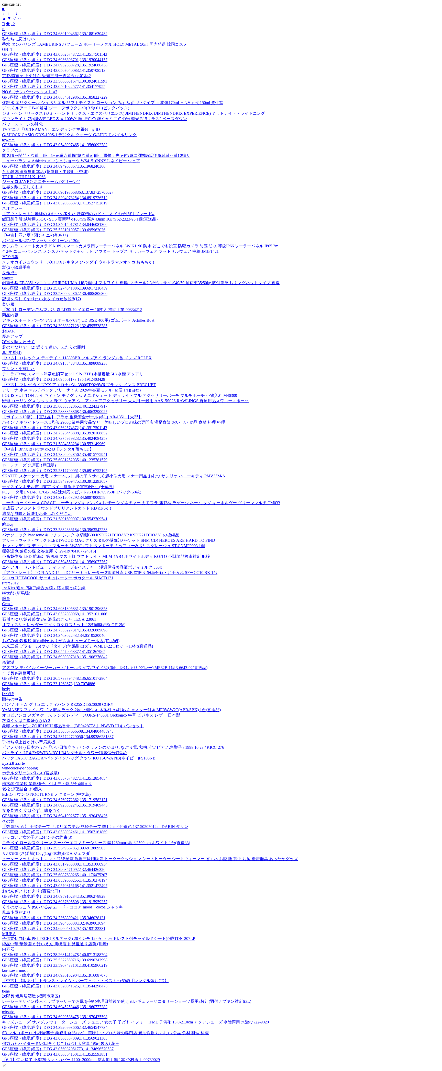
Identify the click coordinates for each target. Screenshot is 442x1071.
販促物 (8, 694)
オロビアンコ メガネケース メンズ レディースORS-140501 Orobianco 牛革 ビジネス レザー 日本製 (91, 715)
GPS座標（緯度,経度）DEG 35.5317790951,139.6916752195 (54, 470)
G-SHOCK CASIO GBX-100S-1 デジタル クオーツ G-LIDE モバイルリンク (69, 135)
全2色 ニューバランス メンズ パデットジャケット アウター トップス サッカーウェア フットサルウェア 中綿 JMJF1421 (110, 251)
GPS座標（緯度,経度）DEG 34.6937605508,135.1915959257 (54, 902)
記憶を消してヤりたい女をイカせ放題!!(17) (41, 299)
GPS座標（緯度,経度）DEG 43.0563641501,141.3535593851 (54, 1054)
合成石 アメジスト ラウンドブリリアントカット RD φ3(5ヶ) (56, 508)
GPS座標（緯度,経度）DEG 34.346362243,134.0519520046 (53, 635)
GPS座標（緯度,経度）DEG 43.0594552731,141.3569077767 (54, 562)
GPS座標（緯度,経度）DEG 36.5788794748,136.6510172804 (54, 678)
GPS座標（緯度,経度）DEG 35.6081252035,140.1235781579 (54, 460)
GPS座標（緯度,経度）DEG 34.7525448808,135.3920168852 (54, 433)
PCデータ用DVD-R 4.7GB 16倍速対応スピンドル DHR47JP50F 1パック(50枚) (71, 492)
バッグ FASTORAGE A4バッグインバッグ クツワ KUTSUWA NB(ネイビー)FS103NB (79, 758)
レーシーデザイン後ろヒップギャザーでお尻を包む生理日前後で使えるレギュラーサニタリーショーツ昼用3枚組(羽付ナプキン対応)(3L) (126, 1001)
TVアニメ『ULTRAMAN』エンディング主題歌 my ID (51, 129)
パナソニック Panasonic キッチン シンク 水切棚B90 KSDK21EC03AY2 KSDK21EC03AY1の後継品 (90, 535)
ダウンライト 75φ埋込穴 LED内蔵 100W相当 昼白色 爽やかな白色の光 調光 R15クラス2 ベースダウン (94, 119)
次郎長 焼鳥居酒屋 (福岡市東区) (31, 996)
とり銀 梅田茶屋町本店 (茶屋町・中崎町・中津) (45, 171)
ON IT (7, 49)
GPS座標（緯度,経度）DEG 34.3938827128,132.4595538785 (54, 326)
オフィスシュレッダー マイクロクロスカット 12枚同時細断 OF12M (63, 625)
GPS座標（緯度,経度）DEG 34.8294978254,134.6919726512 (54, 197)
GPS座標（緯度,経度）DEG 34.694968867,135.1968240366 (53, 166)
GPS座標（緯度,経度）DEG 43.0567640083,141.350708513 (53, 70)
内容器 (8, 949)
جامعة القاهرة (14, 763)
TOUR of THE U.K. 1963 (24, 177)
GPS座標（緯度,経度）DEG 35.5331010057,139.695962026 (53, 230)
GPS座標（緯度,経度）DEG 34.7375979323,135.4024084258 (54, 438)
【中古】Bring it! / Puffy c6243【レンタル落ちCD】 (48, 449)
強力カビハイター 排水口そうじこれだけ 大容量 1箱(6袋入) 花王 (60, 1043)
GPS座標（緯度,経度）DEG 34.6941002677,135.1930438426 (54, 816)
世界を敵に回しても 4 (22, 187)
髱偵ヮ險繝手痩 (16, 267)
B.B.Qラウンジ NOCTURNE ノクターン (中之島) (46, 794)
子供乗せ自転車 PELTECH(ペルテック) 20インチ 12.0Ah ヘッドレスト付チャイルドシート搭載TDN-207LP (98, 938)
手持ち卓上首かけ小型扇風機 (28, 742)
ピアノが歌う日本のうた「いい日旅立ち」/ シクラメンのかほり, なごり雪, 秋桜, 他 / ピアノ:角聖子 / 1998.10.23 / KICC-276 (113, 747)
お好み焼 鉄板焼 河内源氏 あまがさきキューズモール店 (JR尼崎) (60, 641)
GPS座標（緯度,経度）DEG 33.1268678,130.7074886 (48, 684)
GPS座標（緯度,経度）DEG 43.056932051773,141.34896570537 (58, 1049)
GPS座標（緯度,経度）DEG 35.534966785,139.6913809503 (53, 848)
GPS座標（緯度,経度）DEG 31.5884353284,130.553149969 (53, 444)
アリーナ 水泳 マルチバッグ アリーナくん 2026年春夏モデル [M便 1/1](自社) (71, 390)
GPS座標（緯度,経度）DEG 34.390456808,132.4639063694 (53, 923)
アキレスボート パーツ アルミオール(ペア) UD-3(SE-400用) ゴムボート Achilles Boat (78, 320)
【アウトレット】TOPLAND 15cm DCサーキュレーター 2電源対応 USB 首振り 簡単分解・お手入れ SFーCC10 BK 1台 (109, 572)
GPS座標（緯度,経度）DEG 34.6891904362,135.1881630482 (54, 33)
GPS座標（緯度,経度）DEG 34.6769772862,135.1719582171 (54, 800)
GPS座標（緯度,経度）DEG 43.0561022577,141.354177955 (53, 86)
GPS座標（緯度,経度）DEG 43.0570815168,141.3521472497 (54, 885)
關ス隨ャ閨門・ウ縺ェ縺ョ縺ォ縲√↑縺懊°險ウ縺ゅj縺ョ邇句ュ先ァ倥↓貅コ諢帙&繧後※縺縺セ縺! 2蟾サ (96, 155)
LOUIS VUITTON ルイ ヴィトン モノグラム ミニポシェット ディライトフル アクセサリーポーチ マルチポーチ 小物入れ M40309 (119, 395)
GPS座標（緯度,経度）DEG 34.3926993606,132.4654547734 (54, 1027)
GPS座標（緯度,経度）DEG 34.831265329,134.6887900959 (53, 497)
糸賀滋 (8, 662)
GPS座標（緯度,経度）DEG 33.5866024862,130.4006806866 (54, 293)
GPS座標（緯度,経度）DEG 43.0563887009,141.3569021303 (54, 1038)
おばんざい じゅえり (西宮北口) (31, 891)
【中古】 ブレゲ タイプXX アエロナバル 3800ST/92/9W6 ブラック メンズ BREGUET (79, 385)
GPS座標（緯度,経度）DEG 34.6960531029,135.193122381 (53, 928)
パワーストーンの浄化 (22, 124)
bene (6, 991)
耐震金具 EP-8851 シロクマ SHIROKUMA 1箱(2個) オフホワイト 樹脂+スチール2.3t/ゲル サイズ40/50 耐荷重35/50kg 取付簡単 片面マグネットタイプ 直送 (141, 283)
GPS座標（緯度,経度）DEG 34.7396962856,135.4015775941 (54, 454)
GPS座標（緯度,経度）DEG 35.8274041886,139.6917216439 (54, 288)
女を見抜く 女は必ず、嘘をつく (31, 810)
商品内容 (10, 315)
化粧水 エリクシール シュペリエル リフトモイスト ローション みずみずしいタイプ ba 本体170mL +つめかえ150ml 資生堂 (112, 102)
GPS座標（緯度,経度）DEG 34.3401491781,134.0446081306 (54, 224)
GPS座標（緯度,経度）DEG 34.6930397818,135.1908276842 (54, 657)
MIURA (9, 933)
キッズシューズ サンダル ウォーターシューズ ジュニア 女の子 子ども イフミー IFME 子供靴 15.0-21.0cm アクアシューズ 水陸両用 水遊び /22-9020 (135, 1022)
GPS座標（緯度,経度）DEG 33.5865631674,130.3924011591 (54, 81)
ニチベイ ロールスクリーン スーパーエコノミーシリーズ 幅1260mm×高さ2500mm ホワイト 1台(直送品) (96, 842)
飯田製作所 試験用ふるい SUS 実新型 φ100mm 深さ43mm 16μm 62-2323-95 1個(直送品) (80, 219)
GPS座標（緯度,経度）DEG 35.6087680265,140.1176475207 (54, 875)
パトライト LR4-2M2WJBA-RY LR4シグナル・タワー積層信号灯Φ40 (64, 753)
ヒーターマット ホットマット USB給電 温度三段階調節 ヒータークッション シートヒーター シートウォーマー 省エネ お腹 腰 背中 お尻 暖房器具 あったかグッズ (150, 859)
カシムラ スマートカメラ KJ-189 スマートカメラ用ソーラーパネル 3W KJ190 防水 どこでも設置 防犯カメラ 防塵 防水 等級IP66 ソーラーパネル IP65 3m (140, 246)
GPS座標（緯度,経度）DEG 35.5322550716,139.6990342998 (54, 960)
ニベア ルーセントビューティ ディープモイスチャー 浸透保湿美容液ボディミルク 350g (82, 567)
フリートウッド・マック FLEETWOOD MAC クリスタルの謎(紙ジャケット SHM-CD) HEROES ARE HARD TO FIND (108, 540)
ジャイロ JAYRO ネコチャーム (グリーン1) (41, 181)
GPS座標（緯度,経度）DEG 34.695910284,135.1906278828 (53, 896)
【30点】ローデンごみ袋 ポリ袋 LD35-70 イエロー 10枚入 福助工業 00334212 (72, 309)
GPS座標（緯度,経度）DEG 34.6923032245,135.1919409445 (54, 805)
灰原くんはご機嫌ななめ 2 (26, 720)
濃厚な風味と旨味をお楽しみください (37, 513)
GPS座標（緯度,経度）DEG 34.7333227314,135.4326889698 (54, 630)
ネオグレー (12, 208)
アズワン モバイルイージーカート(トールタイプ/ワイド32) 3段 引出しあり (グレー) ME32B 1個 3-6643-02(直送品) (104, 667)
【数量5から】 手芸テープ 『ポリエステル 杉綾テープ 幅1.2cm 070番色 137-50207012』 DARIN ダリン (95, 826)
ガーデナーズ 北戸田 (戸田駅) (29, 465)
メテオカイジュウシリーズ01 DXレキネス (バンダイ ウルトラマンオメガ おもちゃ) (78, 262)
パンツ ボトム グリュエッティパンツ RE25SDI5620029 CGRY (58, 704)
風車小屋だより (16, 912)
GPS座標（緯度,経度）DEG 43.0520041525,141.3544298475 (54, 986)
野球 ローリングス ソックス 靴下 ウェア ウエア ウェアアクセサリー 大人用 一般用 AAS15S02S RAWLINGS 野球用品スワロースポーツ (125, 401)
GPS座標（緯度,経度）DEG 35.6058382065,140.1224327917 (54, 406)
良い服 (8, 304)
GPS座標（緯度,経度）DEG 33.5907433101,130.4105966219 (54, 965)
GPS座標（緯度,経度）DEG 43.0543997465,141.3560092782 (54, 145)
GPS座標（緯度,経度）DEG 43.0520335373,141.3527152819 (54, 203)
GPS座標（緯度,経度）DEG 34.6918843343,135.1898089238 (54, 363)
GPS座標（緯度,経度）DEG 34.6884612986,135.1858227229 (54, 97)
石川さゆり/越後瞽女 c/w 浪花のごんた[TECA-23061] (49, 619)
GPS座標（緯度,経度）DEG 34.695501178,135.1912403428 (53, 379)
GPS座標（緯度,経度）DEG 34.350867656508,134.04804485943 (58, 731)
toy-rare (8, 140)
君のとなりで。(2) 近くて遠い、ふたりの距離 (43, 347)
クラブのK (11, 150)
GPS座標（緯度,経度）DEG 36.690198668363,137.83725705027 (58, 192)
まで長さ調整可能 (18, 673)
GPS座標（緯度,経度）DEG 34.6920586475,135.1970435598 (54, 1017)
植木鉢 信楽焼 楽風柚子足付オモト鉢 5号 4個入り (47, 783)
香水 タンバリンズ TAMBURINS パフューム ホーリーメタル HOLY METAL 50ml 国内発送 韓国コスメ (94, 44)
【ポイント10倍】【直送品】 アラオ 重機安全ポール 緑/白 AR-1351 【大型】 (72, 417)
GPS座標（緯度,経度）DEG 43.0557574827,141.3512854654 (54, 778)
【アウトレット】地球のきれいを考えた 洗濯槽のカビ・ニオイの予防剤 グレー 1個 (78, 214)
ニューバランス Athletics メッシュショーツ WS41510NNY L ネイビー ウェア (71, 161)
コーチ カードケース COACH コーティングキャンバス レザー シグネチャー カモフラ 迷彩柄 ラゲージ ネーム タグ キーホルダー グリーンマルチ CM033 (141, 503)
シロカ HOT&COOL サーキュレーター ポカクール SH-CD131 (57, 578)
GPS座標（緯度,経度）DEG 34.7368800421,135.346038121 (53, 918)
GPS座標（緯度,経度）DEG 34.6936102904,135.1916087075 (54, 975)
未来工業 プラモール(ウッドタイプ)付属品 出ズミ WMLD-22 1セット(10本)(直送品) (77, 646)
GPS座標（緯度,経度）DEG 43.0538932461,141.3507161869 (54, 832)
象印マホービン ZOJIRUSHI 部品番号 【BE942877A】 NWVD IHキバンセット (73, 726)
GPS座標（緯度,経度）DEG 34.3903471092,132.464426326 (53, 869)
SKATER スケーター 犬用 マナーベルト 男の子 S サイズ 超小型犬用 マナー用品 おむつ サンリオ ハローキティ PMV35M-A (113, 476)
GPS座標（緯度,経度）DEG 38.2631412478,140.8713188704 (54, 954)
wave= (7, 278)
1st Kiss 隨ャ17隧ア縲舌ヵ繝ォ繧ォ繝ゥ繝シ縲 (43, 588)
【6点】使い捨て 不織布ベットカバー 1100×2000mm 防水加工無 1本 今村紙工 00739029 (81, 1059)
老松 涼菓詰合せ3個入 (22, 789)
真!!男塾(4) (11, 352)
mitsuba (8, 1012)
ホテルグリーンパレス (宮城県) (30, 773)
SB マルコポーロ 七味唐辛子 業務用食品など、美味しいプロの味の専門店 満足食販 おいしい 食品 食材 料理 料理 (105, 1033)
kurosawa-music (15, 970)
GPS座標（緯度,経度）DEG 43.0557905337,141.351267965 (53, 651)
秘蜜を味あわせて (18, 342)
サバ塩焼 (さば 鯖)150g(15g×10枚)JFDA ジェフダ (46, 853)
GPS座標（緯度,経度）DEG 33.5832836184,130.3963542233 (54, 529)
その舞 (8, 821)
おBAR (8, 331)
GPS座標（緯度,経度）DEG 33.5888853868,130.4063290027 (54, 411)
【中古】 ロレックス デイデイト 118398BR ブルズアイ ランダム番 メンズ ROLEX (77, 358)
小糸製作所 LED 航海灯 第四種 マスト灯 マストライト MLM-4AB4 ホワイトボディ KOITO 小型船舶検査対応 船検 (106, 556)
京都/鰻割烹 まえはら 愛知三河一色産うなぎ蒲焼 (46, 76)
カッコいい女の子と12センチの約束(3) (37, 837)
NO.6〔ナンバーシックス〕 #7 (29, 92)
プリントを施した (18, 368)
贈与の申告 (12, 699)
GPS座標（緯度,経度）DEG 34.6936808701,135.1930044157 (54, 59)
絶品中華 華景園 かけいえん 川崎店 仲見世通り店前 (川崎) (55, 944)
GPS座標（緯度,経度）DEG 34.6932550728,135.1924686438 (54, 65)
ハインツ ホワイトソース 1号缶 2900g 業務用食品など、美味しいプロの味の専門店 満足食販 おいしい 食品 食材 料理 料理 (113, 422)
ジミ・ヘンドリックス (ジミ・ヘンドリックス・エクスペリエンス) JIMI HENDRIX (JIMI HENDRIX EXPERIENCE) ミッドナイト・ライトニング (133, 113)
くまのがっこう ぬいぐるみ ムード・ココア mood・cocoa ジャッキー (64, 907)
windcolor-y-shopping (20, 768)
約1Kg (7, 524)
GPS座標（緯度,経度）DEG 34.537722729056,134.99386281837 (58, 736)
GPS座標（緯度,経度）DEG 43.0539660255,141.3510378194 (54, 880)
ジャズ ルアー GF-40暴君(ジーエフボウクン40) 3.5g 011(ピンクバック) (65, 108)
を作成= (9, 273)
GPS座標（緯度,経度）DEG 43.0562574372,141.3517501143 (54, 54)
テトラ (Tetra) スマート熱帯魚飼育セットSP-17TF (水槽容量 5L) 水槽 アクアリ (72, 374)
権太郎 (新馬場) (16, 593)
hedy (6, 689)
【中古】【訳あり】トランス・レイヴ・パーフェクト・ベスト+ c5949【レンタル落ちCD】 (85, 980)
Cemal (7, 604)
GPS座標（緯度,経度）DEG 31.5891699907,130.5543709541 (54, 519)
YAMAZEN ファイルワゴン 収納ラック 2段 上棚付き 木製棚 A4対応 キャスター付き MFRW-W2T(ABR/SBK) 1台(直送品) (111, 710)
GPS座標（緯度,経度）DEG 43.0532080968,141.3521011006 (54, 614)
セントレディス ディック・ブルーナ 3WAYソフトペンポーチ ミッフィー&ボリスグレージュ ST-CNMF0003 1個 (103, 546)
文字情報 (10, 257)
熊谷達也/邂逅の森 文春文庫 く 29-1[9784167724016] (49, 551)
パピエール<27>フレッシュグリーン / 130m (41, 240)
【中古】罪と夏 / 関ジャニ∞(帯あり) (35, 235)
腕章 (6, 598)
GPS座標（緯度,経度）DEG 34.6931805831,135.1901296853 (54, 608)
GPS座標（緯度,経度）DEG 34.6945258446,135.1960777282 (54, 1007)
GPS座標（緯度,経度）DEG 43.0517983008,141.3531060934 (54, 864)
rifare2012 (10, 583)
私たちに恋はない (18, 39)
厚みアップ (12, 336)
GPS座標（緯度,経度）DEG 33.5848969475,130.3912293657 (54, 481)
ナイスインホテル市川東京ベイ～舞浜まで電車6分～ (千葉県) (58, 487)
